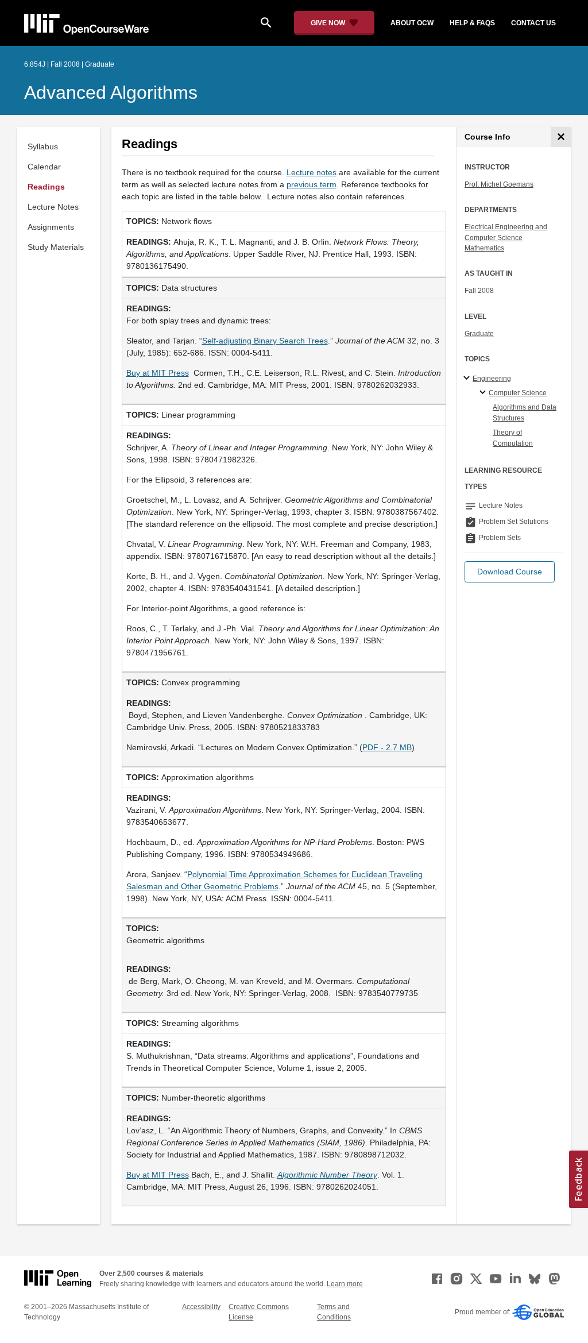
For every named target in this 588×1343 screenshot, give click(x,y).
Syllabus (43, 146)
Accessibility (201, 1307)
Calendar (44, 166)
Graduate (479, 334)
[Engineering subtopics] (468, 378)
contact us (533, 23)
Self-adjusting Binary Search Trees (265, 340)
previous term (311, 184)
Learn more (345, 1284)
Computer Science (518, 393)
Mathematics (484, 248)
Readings (46, 186)
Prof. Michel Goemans (499, 184)
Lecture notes (311, 172)
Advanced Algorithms (111, 92)
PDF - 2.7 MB (387, 747)
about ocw (412, 23)
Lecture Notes (53, 206)
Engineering (492, 379)
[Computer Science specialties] (484, 392)
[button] (510, 571)
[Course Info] (561, 137)
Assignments (51, 226)
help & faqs (472, 23)
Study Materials (56, 247)
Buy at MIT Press (157, 372)
